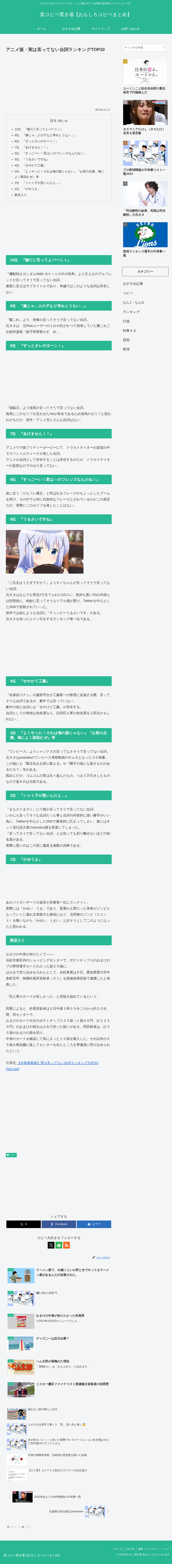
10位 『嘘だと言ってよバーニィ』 (39, 129)
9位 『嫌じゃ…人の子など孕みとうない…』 (46, 135)
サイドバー (152, 1549)
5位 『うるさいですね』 (32, 159)
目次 (53, 120)
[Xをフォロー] (51, 1245)
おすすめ (130, 1549)
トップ (165, 1549)
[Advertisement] (59, 78)
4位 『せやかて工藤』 (31, 165)
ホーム (118, 1549)
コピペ (13, 1155)
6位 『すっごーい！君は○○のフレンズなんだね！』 (51, 153)
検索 (140, 1549)
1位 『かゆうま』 (29, 189)
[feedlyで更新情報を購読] (58, 1245)
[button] (165, 47)
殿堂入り (21, 195)
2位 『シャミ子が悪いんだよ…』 (38, 182)
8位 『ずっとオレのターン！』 (37, 141)
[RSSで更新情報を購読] (66, 1245)
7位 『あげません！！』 (32, 147)
